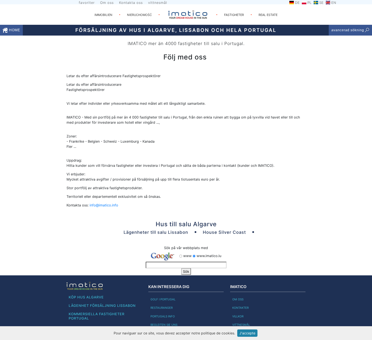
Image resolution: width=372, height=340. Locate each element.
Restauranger (161, 307)
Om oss (107, 2)
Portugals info (162, 316)
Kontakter (240, 307)
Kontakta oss (131, 2)
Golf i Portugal (162, 299)
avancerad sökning (347, 30)
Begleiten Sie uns (163, 324)
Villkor (237, 316)
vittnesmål (157, 2)
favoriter (87, 2)
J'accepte (247, 333)
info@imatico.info (104, 205)
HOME (14, 30)
